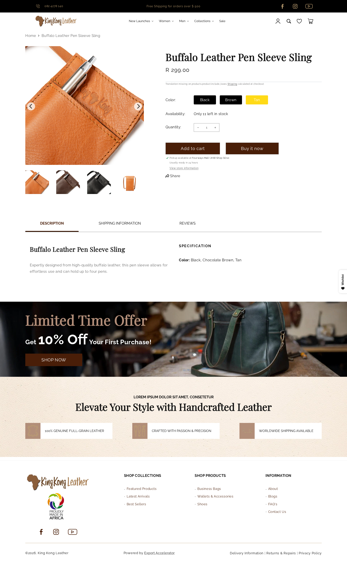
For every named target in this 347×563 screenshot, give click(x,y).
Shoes (202, 504)
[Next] (138, 106)
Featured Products (142, 489)
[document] (84, 106)
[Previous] (31, 106)
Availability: (175, 114)
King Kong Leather (53, 553)
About (273, 489)
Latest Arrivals (138, 496)
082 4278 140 (53, 6)
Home (30, 35)
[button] (142, 21)
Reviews (187, 223)
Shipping (232, 84)
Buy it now (252, 148)
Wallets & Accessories (215, 496)
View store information (184, 168)
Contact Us (277, 512)
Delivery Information (247, 553)
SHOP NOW (53, 359)
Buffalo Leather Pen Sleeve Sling (71, 35)
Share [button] (175, 176)
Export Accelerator (159, 553)
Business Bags (209, 489)
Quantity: (173, 127)
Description (52, 223)
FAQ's (272, 504)
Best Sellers (136, 504)
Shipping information (120, 223)
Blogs (272, 496)
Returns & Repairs (281, 553)
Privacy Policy (310, 553)
